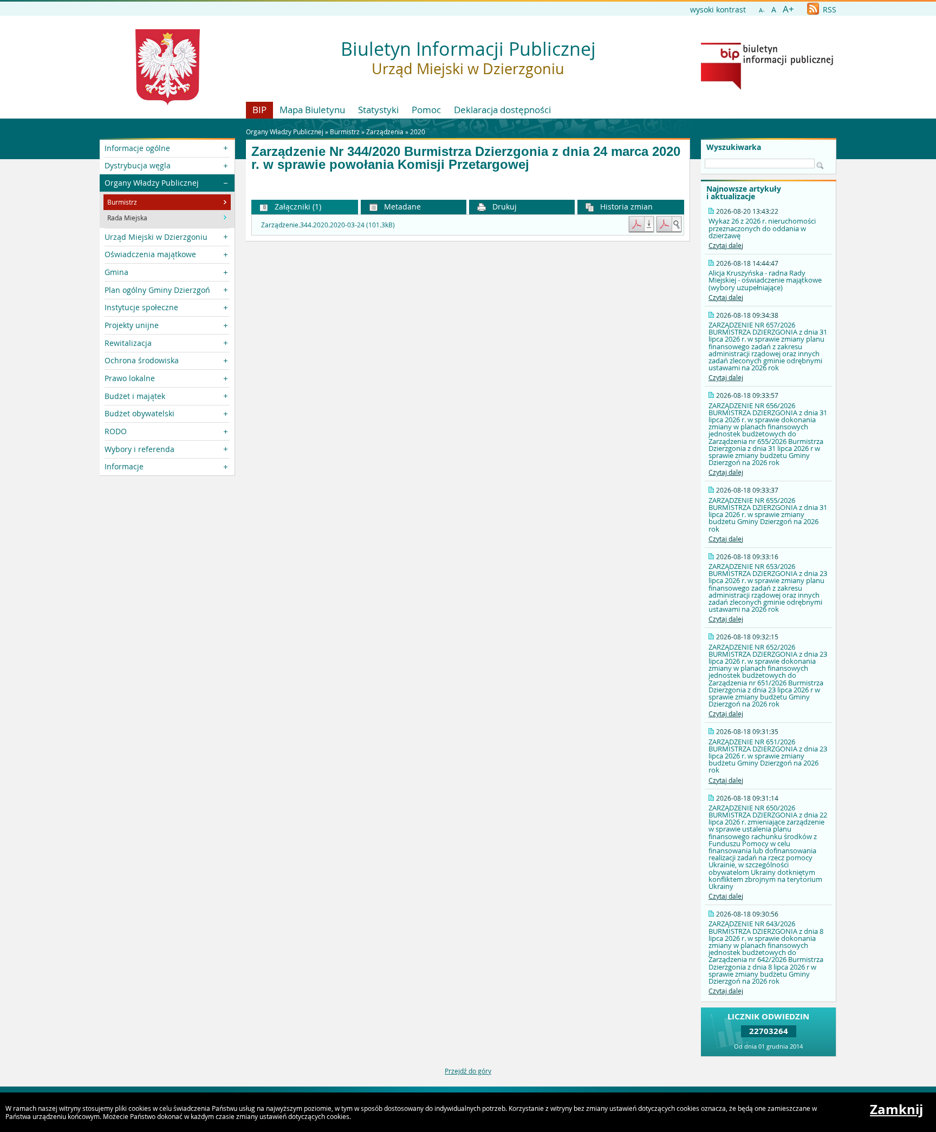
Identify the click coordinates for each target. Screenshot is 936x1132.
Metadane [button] (401, 206)
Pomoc (426, 109)
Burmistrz (345, 131)
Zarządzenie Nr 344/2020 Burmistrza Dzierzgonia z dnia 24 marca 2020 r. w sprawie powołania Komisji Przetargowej (465, 158)
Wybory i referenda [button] (139, 449)
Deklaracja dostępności (502, 109)
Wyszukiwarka (733, 147)
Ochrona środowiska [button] (142, 360)
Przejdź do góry (468, 1070)
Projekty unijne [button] (132, 325)
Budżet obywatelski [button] (139, 413)
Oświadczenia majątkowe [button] (150, 254)
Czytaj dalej (725, 245)
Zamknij (896, 1109)
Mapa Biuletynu (312, 109)
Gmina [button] (116, 272)
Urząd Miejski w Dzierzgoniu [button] (156, 237)
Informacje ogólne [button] (137, 148)
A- (762, 10)
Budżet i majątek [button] (135, 396)
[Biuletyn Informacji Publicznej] (767, 87)
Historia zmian (625, 206)
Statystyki (378, 109)
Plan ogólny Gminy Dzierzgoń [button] (157, 290)
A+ (788, 9)
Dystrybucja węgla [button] (138, 165)
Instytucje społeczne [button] (141, 307)
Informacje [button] (124, 466)
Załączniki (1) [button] (296, 206)
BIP (259, 109)
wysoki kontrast (718, 9)
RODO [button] (116, 431)
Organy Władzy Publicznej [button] (152, 183)
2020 (417, 131)
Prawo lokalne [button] (130, 378)
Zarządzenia (385, 131)
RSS (828, 9)
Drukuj (503, 206)
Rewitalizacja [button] (128, 343)
